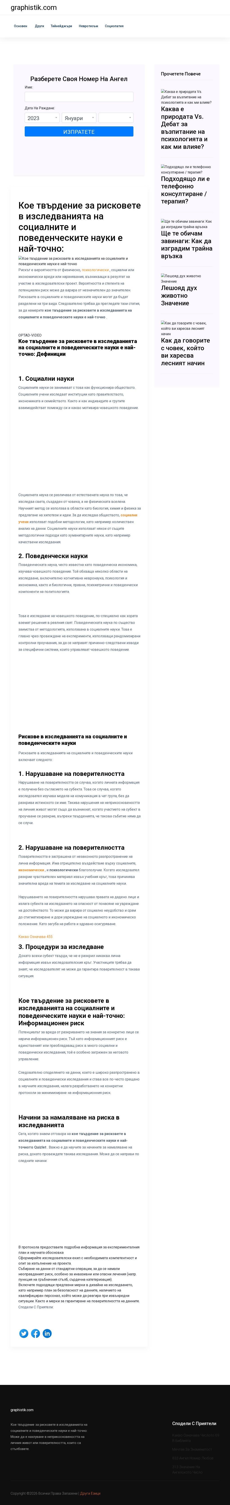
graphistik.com (34, 7)
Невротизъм (88, 26)
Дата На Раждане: (40, 108)
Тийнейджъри (61, 26)
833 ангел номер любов (192, 1458)
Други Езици (90, 1493)
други (39, 26)
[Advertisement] (79, 454)
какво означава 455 (35, 937)
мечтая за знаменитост (192, 1449)
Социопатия (114, 26)
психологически (95, 270)
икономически (31, 870)
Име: (29, 87)
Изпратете (79, 132)
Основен (20, 26)
